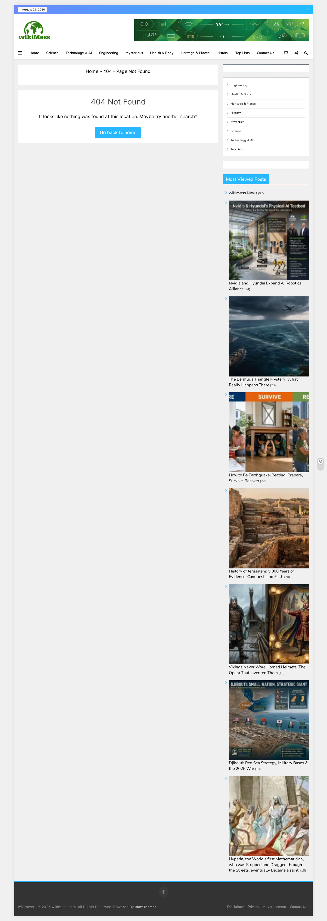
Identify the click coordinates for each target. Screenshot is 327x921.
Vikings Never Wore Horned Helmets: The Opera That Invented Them (267, 670)
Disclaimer (235, 906)
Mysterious (134, 52)
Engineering (108, 52)
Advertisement (274, 906)
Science (52, 52)
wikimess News (243, 193)
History (222, 52)
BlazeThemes (145, 907)
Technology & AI (79, 52)
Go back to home (118, 132)
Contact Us (265, 52)
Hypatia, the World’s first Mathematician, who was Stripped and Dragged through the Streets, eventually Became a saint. (266, 864)
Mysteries (237, 122)
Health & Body (162, 52)
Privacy (253, 906)
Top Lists (242, 52)
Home (34, 52)
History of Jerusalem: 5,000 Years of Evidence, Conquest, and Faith (261, 574)
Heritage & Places (195, 52)
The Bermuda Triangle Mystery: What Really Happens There (263, 382)
